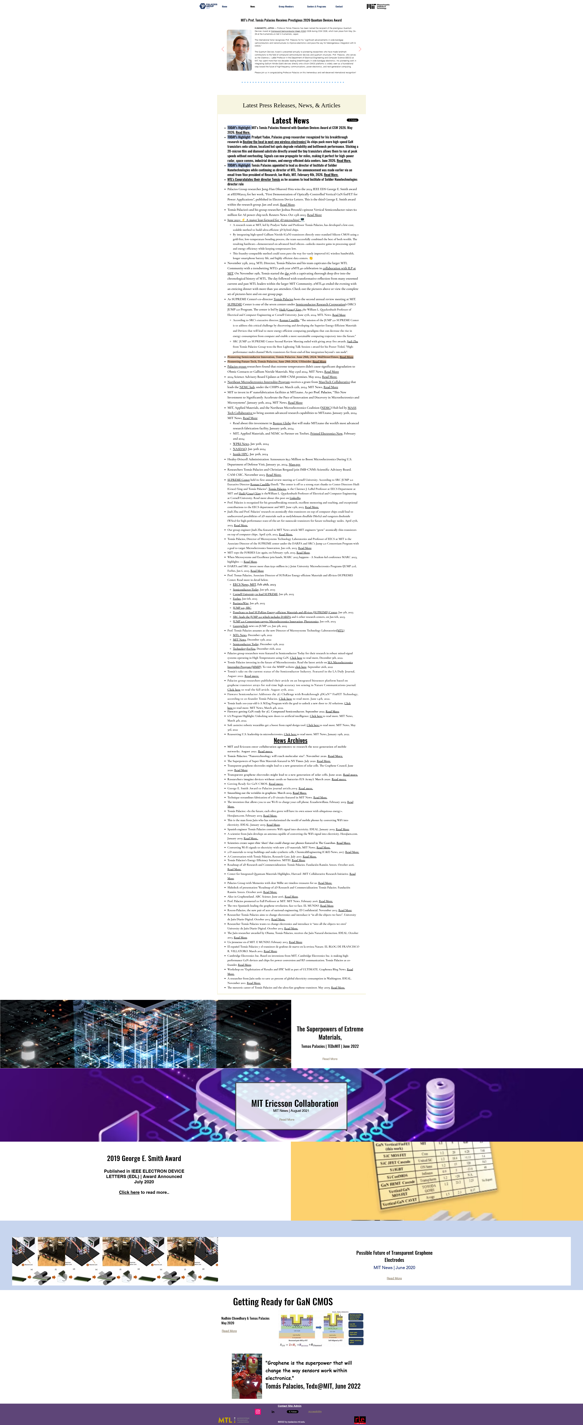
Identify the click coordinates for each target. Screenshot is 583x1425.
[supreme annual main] (277, 82)
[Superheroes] (294, 82)
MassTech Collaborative (334, 382)
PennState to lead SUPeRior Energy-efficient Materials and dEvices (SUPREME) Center (285, 612)
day (287, 273)
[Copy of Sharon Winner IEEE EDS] (340, 82)
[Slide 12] (335, 82)
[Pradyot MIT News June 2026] (242, 82)
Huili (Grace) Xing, (291, 309)
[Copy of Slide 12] (343, 82)
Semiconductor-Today (246, 589)
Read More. (243, 132)
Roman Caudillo (289, 320)
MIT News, (240, 639)
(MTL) (340, 630)
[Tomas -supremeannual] (280, 82)
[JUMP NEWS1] (296, 82)
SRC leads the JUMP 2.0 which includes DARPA (262, 617)
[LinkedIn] (273, 1411)
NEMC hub (247, 387)
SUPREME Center (238, 480)
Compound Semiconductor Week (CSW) (288, 31)
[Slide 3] (316, 82)
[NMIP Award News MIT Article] (266, 82)
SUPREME (234, 304)
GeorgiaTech (240, 626)
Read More (287, 204)
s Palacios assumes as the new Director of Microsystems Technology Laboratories (288, 630)
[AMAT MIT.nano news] (269, 82)
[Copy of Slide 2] (310, 82)
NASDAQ (240, 449)
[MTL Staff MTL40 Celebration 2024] (255, 82)
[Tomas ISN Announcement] (247, 82)
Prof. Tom (233, 630)
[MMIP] (305, 82)
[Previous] (223, 49)
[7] (326, 82)
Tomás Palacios (283, 299)
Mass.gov (294, 464)
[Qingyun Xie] (302, 82)
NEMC (326, 408)
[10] (337, 82)
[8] (329, 82)
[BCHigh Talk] (288, 82)
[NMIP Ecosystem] (275, 82)
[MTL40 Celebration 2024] (250, 82)
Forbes (237, 599)
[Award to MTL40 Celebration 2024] (253, 82)
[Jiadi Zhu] (291, 82)
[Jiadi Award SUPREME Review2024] (261, 82)
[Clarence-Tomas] (283, 82)
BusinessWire (241, 603)
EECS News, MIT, (245, 584)
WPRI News (241, 444)
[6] (324, 82)
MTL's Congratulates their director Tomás (253, 179)
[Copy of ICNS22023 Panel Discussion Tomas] (272, 82)
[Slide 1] (307, 82)
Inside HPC (240, 454)
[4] (318, 82)
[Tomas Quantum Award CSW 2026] (239, 82)
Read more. (252, 676)
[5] (321, 82)
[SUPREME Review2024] (258, 82)
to (303, 658)
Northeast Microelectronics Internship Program (258, 382)
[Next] (360, 49)
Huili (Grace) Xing (250, 493)
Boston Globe (282, 423)
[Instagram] (258, 1412)
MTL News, (240, 635)
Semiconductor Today (246, 644)
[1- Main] (299, 82)
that (294, 423)
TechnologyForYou (244, 649)
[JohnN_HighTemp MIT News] (264, 82)
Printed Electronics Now (326, 433)
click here (300, 667)
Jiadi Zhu (352, 341)
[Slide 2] (313, 82)
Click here (296, 658)
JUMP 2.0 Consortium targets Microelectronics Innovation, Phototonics (276, 621)
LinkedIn (295, 498)
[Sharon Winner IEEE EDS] (244, 82)
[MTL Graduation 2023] (285, 82)
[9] (332, 82)
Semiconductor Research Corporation (320, 304)
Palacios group (237, 366)
